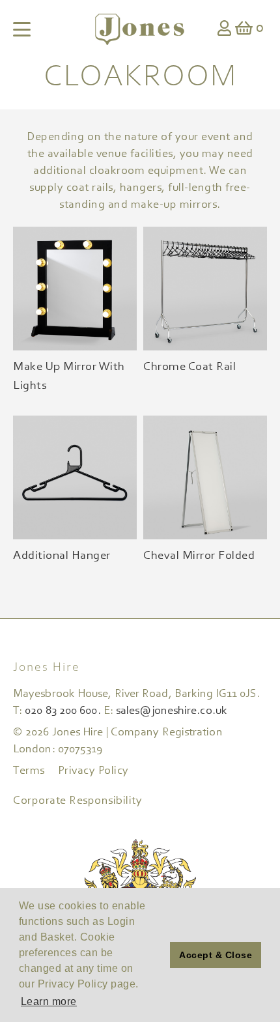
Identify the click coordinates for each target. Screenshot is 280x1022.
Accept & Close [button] (215, 955)
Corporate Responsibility (77, 801)
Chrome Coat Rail (189, 367)
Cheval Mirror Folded (199, 556)
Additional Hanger (62, 556)
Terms (29, 771)
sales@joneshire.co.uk (171, 711)
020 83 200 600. (62, 711)
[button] (156, 955)
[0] (244, 30)
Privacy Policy (93, 771)
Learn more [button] (49, 1001)
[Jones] (139, 29)
